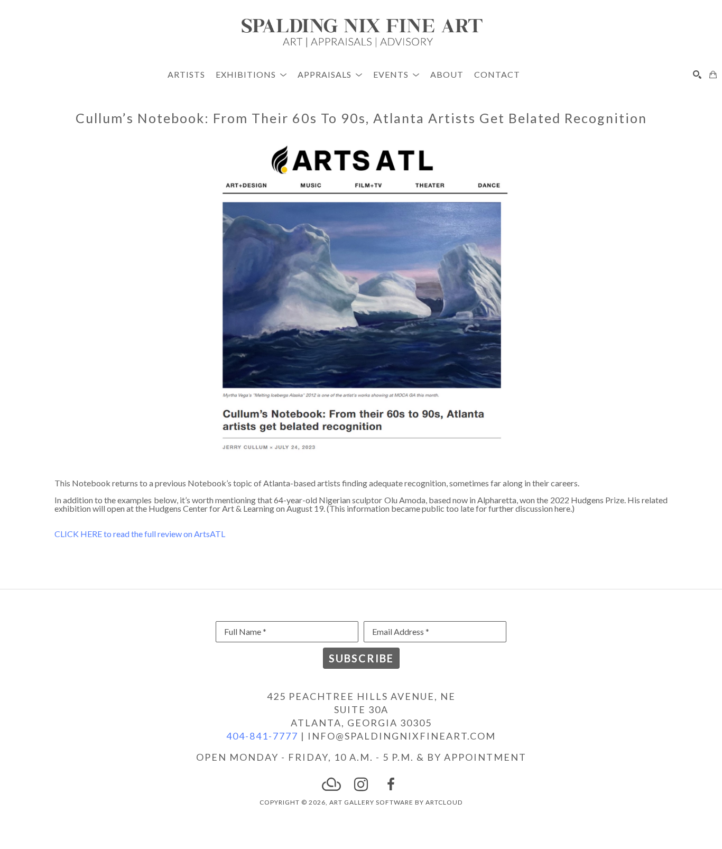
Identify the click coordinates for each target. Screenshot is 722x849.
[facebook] (390, 784)
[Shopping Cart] (713, 74)
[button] (251, 74)
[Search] (697, 74)
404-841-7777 (262, 736)
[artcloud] (331, 784)
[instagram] (361, 784)
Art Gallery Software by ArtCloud (395, 802)
